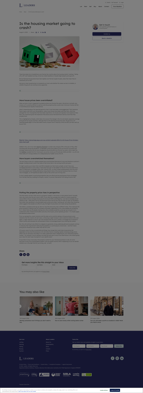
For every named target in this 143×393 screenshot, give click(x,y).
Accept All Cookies (115, 390)
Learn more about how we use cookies (27, 391)
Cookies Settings (104, 390)
